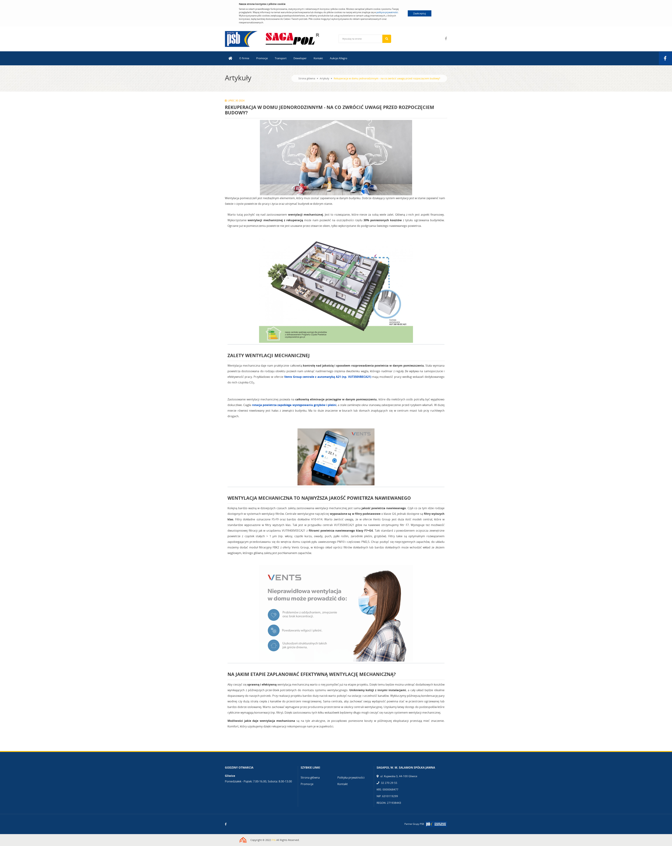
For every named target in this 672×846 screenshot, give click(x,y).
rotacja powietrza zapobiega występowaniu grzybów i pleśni (294, 405)
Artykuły (324, 78)
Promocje (262, 58)
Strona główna (306, 78)
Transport (280, 58)
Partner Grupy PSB (414, 824)
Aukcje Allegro (338, 58)
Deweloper (300, 58)
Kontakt (318, 58)
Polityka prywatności (351, 777)
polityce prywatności (387, 12)
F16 (274, 840)
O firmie (244, 58)
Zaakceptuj (419, 13)
